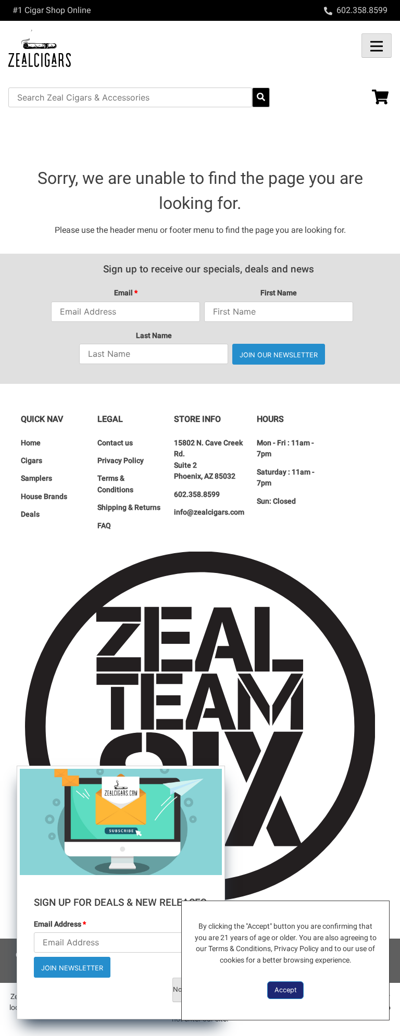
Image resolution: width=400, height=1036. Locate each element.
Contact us (115, 443)
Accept (285, 990)
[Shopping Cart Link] (372, 98)
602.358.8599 (197, 494)
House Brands (44, 496)
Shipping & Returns (128, 507)
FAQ (104, 525)
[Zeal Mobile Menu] (376, 45)
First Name (278, 293)
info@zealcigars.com (209, 512)
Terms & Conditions (115, 484)
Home (31, 443)
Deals (30, 514)
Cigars (31, 460)
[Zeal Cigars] (104, 48)
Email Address (60, 924)
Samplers (36, 478)
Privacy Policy (120, 460)
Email (126, 293)
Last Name (154, 335)
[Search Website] (261, 97)
